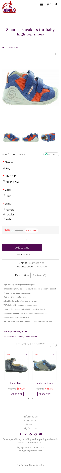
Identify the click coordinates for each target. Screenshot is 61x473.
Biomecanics (36, 262)
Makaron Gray (44, 383)
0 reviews (21, 154)
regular (10, 214)
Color (8, 189)
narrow (10, 209)
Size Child (10, 176)
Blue (8, 196)
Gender (9, 162)
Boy (8, 168)
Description (22, 275)
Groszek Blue (14, 47)
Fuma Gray (16, 383)
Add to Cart (22, 247)
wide (8, 219)
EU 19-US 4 (12, 182)
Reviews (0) (39, 275)
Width (8, 203)
